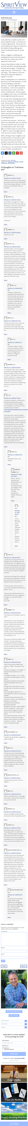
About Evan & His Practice (14, 1011)
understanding (11, 163)
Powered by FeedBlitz (20, 1058)
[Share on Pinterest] (17, 153)
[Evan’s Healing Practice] (14, 1111)
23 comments (13, 19)
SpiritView (16, 1123)
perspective (16, 161)
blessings (10, 161)
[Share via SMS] (2, 153)
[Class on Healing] (14, 1092)
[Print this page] (21, 153)
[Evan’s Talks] (14, 1073)
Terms (13, 1060)
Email (2, 954)
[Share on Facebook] (9, 153)
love (14, 160)
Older (4, 966)
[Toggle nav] (14, 12)
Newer (24, 966)
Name (2, 947)
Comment (4, 931)
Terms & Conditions (14, 1124)
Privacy (17, 1060)
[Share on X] (6, 153)
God (12, 160)
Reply (5, 191)
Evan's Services (14, 1015)
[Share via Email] (13, 153)
